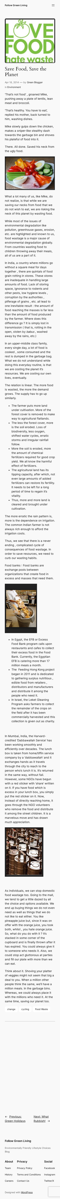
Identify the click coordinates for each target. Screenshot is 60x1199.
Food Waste (41, 1009)
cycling (25, 1009)
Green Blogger (35, 82)
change (11, 1009)
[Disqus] (30, 1066)
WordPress (27, 1192)
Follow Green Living (16, 5)
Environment (14, 87)
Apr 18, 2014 (12, 82)
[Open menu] (53, 5)
